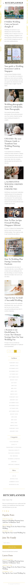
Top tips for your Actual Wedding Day (13, 533)
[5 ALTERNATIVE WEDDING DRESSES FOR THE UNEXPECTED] (14, 172)
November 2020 (14, 405)
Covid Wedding (14, 441)
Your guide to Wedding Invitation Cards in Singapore (13, 68)
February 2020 (14, 428)
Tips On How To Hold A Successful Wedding (13, 299)
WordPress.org (14, 484)
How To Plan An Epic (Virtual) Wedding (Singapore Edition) (13, 222)
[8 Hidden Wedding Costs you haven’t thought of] (14, 12)
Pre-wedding (14, 455)
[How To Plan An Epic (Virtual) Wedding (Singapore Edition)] (14, 212)
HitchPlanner (17, 583)
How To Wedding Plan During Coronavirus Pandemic (13, 261)
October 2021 (14, 374)
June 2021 (14, 385)
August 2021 (14, 379)
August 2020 (14, 414)
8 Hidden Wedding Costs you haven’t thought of (12, 24)
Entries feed (14, 478)
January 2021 (14, 399)
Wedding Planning (14, 464)
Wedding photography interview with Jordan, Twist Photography (13, 106)
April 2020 (14, 422)
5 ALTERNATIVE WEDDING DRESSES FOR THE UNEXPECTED (13, 185)
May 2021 (14, 388)
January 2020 (14, 431)
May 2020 (14, 419)
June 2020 (14, 417)
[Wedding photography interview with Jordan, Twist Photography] (14, 95)
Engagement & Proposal (14, 447)
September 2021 (14, 377)
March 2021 (14, 394)
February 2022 (14, 362)
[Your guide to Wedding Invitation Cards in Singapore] (14, 54)
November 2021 (14, 371)
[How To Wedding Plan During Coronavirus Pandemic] (14, 247)
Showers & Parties (14, 458)
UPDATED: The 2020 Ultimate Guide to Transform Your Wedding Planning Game (12, 143)
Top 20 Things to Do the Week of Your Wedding (13, 527)
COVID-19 (14, 444)
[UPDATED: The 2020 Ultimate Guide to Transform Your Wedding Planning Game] (14, 129)
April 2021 (14, 391)
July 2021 (14, 382)
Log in (14, 476)
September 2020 (14, 411)
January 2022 (14, 365)
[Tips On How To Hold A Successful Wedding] (14, 287)
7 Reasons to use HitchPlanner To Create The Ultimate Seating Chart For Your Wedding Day (13, 334)
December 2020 (14, 402)
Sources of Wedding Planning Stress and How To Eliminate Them (13, 521)
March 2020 (14, 425)
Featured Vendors (14, 453)
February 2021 (14, 397)
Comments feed (14, 481)
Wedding (14, 461)
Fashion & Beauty (14, 450)
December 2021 (14, 368)
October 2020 (14, 408)
